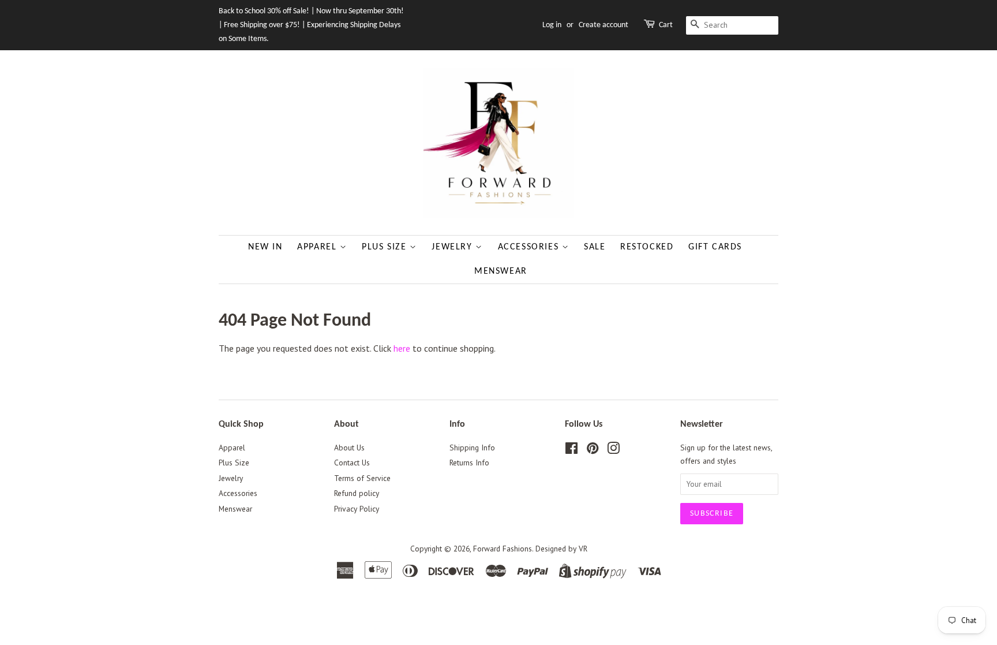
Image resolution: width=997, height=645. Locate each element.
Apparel (318, 247)
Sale (594, 247)
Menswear (500, 271)
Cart (666, 25)
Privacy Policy (356, 509)
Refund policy (356, 493)
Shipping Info (472, 447)
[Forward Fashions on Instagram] (613, 450)
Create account (603, 25)
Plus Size (386, 247)
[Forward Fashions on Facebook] (571, 450)
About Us (349, 447)
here (401, 348)
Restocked (646, 247)
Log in (551, 25)
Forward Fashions (502, 548)
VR (583, 548)
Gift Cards (715, 247)
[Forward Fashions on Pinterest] (592, 450)
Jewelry (453, 247)
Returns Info (469, 462)
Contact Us (352, 462)
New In (265, 247)
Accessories (530, 247)
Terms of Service (362, 478)
